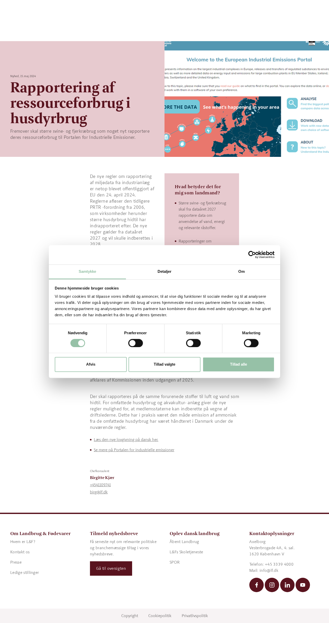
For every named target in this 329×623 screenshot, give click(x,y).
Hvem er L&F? (22, 541)
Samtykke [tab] (87, 271)
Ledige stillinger (24, 572)
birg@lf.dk (99, 492)
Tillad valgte (164, 364)
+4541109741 (100, 484)
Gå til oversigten (111, 568)
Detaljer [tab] (165, 271)
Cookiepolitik (159, 615)
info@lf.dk (269, 570)
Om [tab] (241, 271)
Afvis (90, 364)
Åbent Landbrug (184, 541)
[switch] (135, 343)
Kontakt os (20, 551)
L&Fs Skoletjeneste (186, 551)
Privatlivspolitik (195, 615)
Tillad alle (238, 364)
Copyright (129, 615)
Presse (16, 562)
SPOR (175, 562)
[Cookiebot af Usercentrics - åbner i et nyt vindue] (252, 254)
